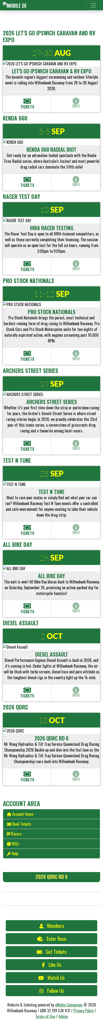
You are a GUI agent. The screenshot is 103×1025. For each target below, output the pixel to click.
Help (15, 853)
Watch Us (56, 977)
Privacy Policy (84, 1010)
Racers (16, 834)
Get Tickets (56, 951)
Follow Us (55, 990)
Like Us (55, 964)
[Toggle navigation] (93, 5)
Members (55, 925)
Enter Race (56, 938)
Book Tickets (21, 824)
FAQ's (15, 844)
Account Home (22, 814)
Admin (63, 1016)
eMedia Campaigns (69, 1005)
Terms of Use (45, 1016)
